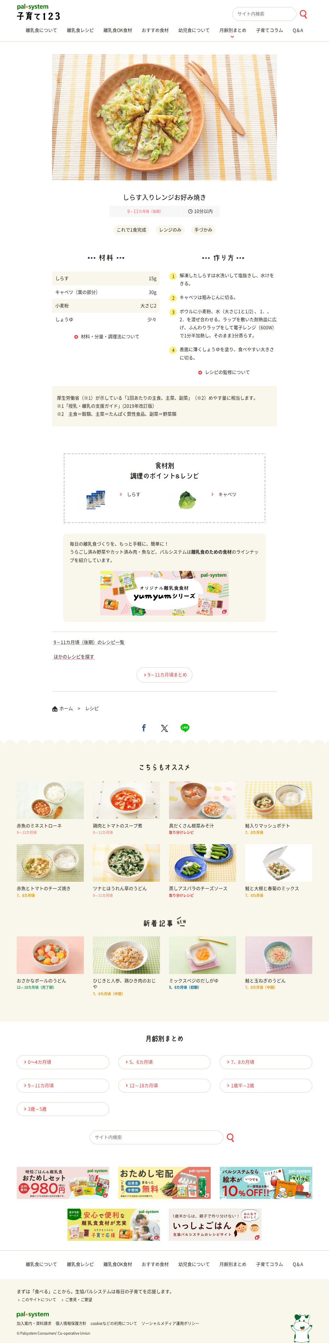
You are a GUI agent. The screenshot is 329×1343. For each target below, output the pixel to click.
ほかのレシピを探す (74, 656)
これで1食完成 (131, 230)
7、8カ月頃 (242, 1062)
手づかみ (203, 230)
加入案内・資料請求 (34, 1323)
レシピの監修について (227, 372)
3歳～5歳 (37, 1109)
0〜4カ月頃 (39, 1062)
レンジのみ (170, 230)
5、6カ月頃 (141, 1062)
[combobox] (272, 14)
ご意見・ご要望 (78, 1300)
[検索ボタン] (303, 14)
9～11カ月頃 (41, 1085)
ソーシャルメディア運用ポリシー (170, 1323)
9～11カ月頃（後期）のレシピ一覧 (89, 642)
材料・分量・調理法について (110, 336)
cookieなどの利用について (114, 1323)
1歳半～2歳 (242, 1085)
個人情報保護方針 (71, 1323)
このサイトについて (39, 1300)
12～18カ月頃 (143, 1085)
